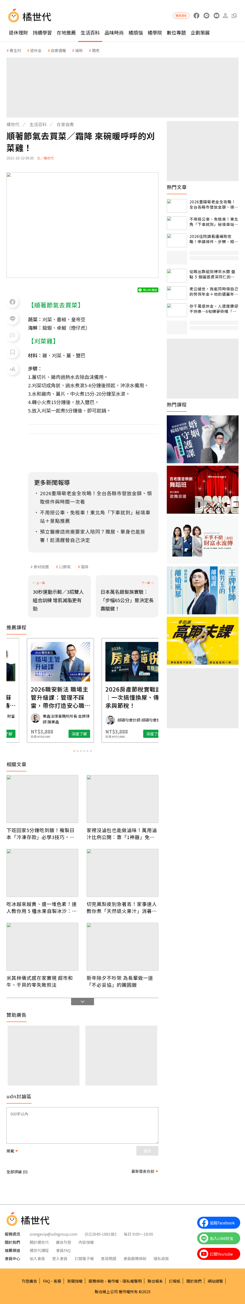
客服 (57, 1281)
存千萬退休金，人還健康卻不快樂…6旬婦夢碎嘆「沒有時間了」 (213, 308)
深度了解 (26, 734)
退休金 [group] (36, 50)
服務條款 (96, 1281)
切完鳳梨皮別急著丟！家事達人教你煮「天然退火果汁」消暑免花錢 (122, 907)
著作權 (113, 1281)
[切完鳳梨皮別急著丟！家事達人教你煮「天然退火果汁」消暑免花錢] (122, 873)
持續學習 (42, 32)
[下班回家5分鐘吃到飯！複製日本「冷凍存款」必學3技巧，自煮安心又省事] (42, 799)
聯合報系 (155, 1281)
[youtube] (216, 15)
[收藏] (12, 352)
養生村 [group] (15, 50)
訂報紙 (174, 1281)
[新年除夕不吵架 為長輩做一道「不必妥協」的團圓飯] (122, 947)
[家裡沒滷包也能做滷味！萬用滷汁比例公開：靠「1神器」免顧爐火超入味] (122, 799)
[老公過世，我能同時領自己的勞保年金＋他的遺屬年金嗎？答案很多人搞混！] (177, 293)
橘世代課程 (39, 1250)
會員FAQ (63, 1250)
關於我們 (194, 1281)
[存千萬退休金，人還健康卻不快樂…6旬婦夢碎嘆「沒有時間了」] (177, 310)
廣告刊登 (63, 1242)
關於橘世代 (39, 1242)
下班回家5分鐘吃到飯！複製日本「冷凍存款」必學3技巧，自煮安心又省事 (40, 833)
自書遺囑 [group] (58, 50)
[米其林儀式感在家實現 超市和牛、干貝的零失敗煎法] (42, 947)
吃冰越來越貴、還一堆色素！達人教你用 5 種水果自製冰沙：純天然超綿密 (41, 907)
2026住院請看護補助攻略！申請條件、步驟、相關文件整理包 (213, 239)
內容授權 (86, 1242)
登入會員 (59, 1258)
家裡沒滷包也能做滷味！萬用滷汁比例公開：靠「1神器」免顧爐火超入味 (122, 833)
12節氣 (65, 567)
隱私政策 (161, 1258)
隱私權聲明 (132, 1281)
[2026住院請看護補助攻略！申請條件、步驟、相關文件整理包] (177, 240)
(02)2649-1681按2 (101, 1234)
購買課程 (181, 15)
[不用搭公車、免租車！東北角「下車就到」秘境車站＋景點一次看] (177, 223)
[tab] (74, 751)
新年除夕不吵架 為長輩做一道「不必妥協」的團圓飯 (120, 981)
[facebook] (196, 15)
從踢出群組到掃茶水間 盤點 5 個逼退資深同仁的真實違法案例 (212, 274)
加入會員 (37, 1258)
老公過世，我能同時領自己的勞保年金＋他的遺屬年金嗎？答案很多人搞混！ (213, 291)
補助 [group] (79, 50)
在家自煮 (65, 124)
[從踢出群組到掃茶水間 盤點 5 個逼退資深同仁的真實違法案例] (177, 275)
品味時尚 (114, 32)
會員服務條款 (134, 1258)
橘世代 (12, 124)
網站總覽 (215, 1281)
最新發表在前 (142, 1171)
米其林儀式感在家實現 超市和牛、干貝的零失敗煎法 (39, 981)
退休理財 (18, 32)
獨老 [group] (96, 50)
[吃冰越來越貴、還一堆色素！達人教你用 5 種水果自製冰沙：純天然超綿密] (42, 873)
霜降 (85, 567)
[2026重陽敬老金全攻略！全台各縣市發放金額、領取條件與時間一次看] (177, 206)
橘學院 (155, 32)
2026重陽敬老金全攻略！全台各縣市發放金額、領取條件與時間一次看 (213, 204)
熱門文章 (177, 187)
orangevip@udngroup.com (54, 1234)
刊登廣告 (29, 1281)
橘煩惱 (135, 32)
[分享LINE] (12, 319)
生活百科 (90, 32)
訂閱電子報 (84, 1258)
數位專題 (176, 32)
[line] (206, 15)
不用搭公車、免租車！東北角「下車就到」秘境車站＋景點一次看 (213, 221)
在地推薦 (66, 32)
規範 (10, 1151)
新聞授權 (75, 1281)
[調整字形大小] (12, 369)
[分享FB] (12, 302)
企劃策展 (200, 32)
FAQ (46, 1281)
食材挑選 (41, 567)
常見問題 (108, 1258)
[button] (234, 15)
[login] (225, 15)
